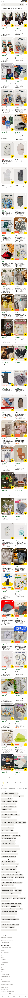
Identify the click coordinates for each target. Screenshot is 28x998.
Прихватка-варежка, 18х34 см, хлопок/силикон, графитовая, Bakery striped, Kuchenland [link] (20, 187)
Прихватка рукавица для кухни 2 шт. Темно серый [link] (20, 569)
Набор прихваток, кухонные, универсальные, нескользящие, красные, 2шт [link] (7, 264)
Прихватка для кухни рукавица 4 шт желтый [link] (6, 315)
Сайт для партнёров (5, 942)
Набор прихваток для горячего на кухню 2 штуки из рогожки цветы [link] (7, 213)
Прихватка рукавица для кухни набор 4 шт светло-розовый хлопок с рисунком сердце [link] (20, 441)
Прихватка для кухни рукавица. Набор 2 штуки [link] (20, 621)
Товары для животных (5, 976)
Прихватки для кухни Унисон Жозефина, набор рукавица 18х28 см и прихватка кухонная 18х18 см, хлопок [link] (20, 289)
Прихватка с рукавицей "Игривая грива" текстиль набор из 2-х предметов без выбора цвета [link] (7, 30)
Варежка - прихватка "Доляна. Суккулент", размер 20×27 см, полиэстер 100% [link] (20, 543)
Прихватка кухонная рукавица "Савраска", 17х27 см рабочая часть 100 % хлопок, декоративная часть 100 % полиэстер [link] (7, 58)
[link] (10, 793)
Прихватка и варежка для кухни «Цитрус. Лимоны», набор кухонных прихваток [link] (20, 594)
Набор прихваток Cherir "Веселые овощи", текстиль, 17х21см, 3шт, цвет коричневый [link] (7, 774)
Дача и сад (3, 969)
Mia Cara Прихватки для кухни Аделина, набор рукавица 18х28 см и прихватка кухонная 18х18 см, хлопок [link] (7, 518)
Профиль (25, 996)
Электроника (3, 959)
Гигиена (2, 957)
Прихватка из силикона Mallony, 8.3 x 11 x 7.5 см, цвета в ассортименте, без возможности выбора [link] (20, 750)
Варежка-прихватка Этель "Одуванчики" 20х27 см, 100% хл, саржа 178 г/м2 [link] (20, 339)
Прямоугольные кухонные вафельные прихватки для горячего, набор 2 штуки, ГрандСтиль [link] (20, 672)
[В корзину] (12, 25)
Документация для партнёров (7, 940)
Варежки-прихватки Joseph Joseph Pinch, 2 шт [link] (20, 492)
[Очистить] (22, 4)
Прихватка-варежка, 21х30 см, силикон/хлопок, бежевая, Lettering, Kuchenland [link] (7, 187)
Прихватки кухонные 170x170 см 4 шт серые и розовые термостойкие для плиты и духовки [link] (7, 415)
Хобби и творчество (5, 967)
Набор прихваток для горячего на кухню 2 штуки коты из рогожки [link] (7, 110)
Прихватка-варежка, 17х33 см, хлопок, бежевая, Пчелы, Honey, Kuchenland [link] (7, 161)
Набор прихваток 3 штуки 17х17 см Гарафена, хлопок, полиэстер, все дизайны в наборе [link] (7, 84)
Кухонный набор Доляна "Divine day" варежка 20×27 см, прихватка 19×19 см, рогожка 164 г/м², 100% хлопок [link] (7, 289)
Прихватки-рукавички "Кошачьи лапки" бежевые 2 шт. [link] (20, 724)
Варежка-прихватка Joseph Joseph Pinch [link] (7, 364)
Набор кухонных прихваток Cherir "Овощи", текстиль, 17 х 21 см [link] (7, 492)
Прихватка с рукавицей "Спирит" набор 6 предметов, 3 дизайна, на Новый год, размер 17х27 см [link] (7, 134)
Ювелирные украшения (5, 981)
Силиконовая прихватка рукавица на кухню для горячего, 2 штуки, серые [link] (20, 518)
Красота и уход (4, 966)
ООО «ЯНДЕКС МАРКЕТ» (9, 991)
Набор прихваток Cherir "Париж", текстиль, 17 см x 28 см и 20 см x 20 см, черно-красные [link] (7, 340)
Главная (3, 996)
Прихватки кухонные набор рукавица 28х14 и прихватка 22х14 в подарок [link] (20, 110)
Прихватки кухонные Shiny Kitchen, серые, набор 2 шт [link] (20, 238)
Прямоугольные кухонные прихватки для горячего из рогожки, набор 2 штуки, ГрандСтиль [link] (7, 750)
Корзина (19, 996)
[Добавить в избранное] (12, 11)
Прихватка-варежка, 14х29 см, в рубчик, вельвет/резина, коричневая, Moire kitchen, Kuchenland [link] (20, 415)
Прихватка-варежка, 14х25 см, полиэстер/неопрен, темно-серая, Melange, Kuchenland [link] (20, 213)
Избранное (14, 996)
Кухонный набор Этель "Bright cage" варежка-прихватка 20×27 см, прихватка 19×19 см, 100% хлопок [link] (7, 672)
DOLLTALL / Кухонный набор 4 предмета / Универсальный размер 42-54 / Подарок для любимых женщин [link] (20, 698)
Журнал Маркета (4, 989)
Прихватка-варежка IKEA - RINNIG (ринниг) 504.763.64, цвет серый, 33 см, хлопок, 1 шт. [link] (7, 594)
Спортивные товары (5, 974)
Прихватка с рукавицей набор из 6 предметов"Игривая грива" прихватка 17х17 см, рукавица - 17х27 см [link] (20, 30)
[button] (26, 5)
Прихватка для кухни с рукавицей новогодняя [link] (6, 238)
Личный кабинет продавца (6, 937)
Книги (2, 971)
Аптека (2, 964)
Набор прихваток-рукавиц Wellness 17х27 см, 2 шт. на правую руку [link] (7, 724)
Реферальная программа (6, 947)
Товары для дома (4, 962)
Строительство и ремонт (6, 978)
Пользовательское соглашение (7, 984)
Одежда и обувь (4, 960)
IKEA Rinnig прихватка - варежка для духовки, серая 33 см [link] (7, 390)
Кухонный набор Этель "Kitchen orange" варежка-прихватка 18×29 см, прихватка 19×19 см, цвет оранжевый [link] (20, 466)
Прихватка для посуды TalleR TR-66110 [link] (7, 621)
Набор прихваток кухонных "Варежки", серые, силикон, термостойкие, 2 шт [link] (20, 136)
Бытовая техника (4, 955)
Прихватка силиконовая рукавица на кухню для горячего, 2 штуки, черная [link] (20, 364)
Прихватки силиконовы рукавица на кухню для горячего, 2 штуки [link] (19, 774)
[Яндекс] (10, 993)
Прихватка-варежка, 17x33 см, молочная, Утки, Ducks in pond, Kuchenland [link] (7, 543)
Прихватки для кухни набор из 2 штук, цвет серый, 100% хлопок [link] (20, 647)
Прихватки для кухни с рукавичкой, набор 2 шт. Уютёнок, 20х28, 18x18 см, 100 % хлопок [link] (20, 390)
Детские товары (4, 979)
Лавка (8, 996)
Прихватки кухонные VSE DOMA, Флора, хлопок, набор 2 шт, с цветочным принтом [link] (7, 569)
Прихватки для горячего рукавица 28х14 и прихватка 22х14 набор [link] (20, 58)
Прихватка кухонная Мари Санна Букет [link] (7, 647)
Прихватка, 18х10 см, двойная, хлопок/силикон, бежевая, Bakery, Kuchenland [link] (20, 161)
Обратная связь (4, 985)
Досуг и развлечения (5, 952)
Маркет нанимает (4, 987)
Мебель (2, 954)
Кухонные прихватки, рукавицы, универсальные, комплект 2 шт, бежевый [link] (7, 441)
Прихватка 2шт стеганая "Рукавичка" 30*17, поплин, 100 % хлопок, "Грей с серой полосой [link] (20, 315)
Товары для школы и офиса (6, 972)
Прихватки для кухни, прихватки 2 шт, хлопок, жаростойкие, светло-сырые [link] (7, 467)
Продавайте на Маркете (6, 938)
